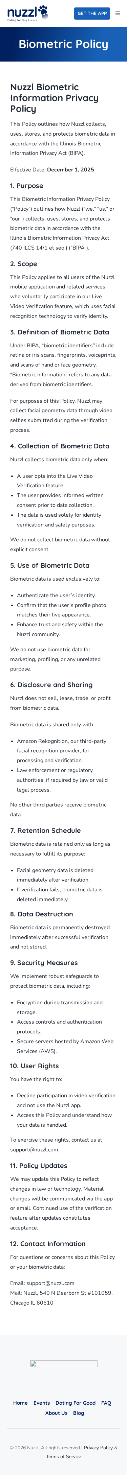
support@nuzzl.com (34, 1149)
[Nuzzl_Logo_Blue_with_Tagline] (27, 7)
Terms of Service (63, 1456)
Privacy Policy (98, 1448)
